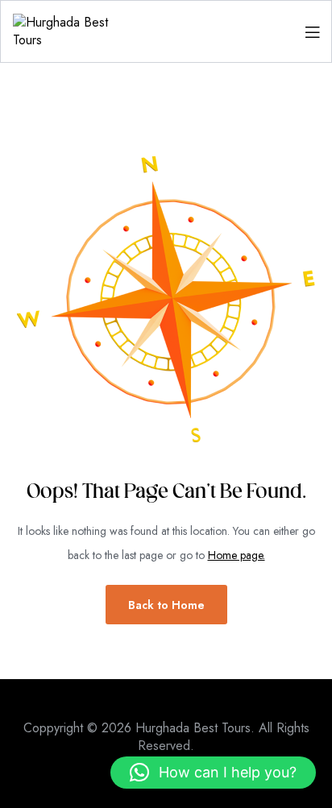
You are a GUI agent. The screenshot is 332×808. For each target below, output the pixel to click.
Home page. (236, 555)
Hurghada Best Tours (193, 728)
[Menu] (312, 31)
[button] (213, 772)
